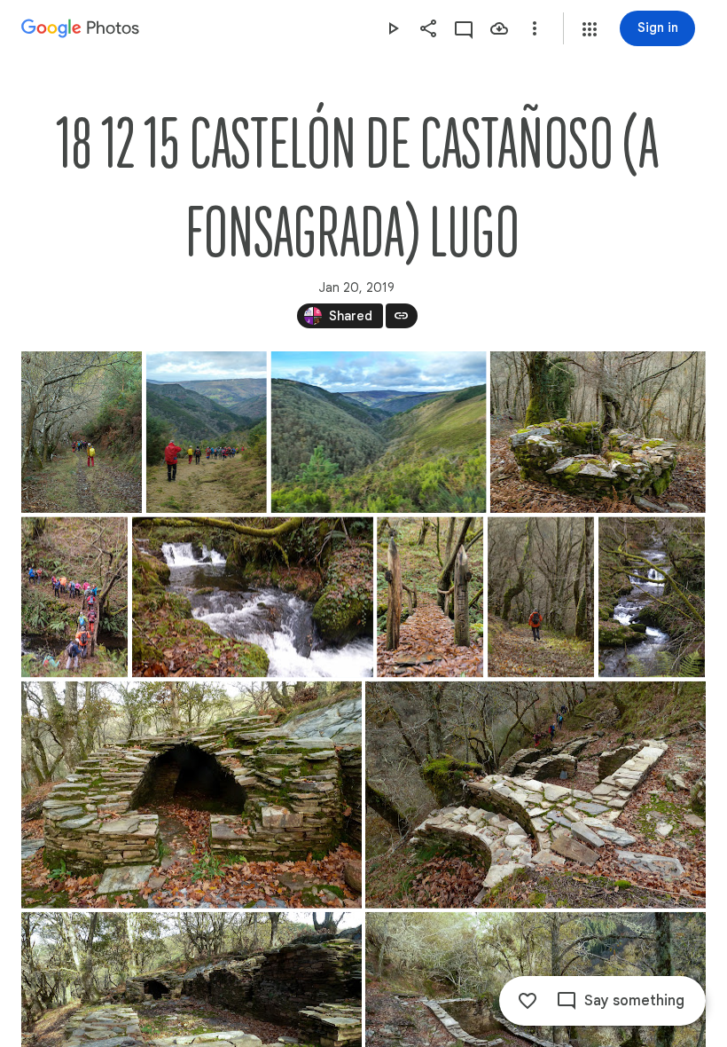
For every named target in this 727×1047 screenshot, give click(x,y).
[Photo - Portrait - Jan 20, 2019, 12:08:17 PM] (206, 432)
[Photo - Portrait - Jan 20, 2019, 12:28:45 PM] (651, 596)
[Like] (527, 1001)
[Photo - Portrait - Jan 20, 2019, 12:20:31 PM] (430, 596)
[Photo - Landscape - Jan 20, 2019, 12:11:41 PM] (598, 432)
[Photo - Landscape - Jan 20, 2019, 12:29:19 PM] (191, 795)
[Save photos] (499, 28)
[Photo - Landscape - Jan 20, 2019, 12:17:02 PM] (252, 596)
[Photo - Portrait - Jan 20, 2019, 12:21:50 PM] (541, 596)
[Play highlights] (392, 28)
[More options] (534, 28)
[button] (589, 29)
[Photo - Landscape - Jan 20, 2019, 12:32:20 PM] (535, 795)
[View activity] (463, 28)
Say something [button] (634, 1001)
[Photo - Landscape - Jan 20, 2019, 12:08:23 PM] (379, 432)
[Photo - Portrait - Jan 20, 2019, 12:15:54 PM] (74, 596)
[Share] (428, 28)
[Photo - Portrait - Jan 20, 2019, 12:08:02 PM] (81, 432)
